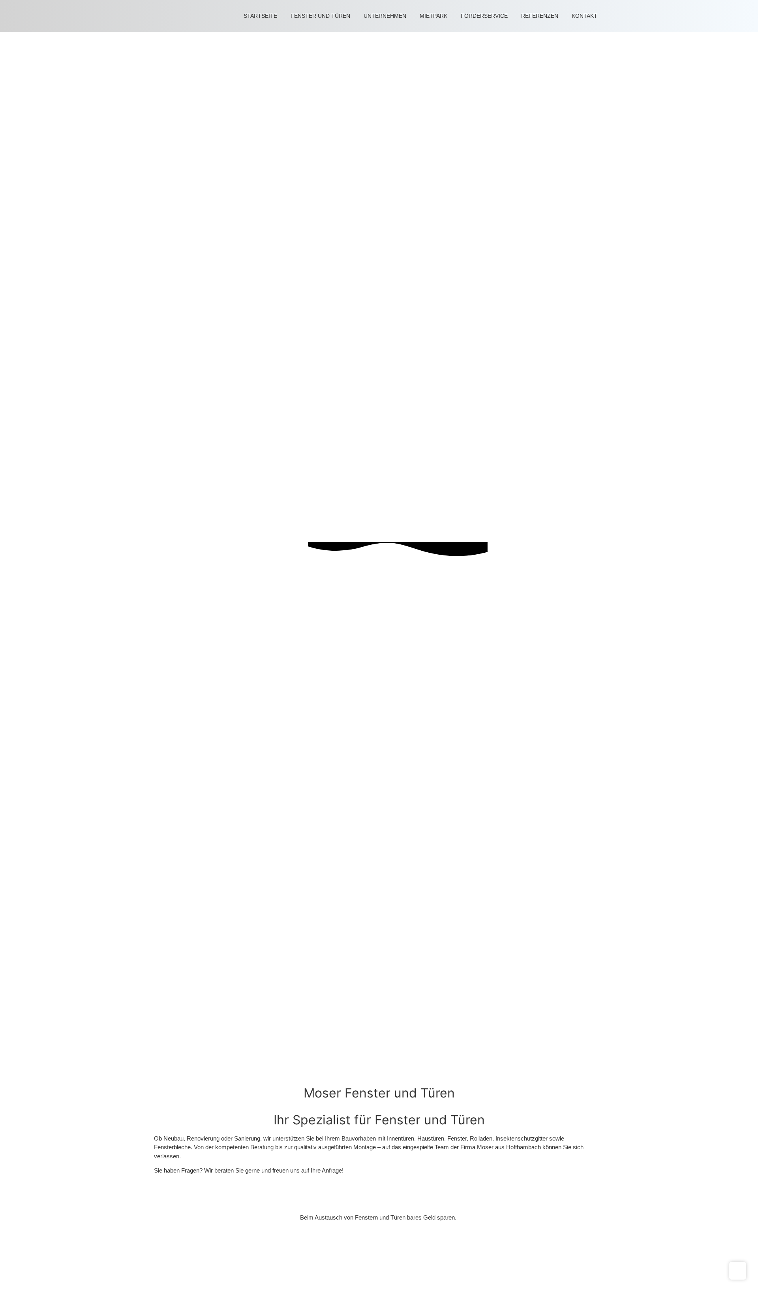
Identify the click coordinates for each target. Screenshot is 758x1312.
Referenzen (539, 16)
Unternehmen (385, 16)
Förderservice (484, 16)
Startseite (260, 16)
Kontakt (584, 16)
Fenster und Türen (320, 16)
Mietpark (433, 16)
